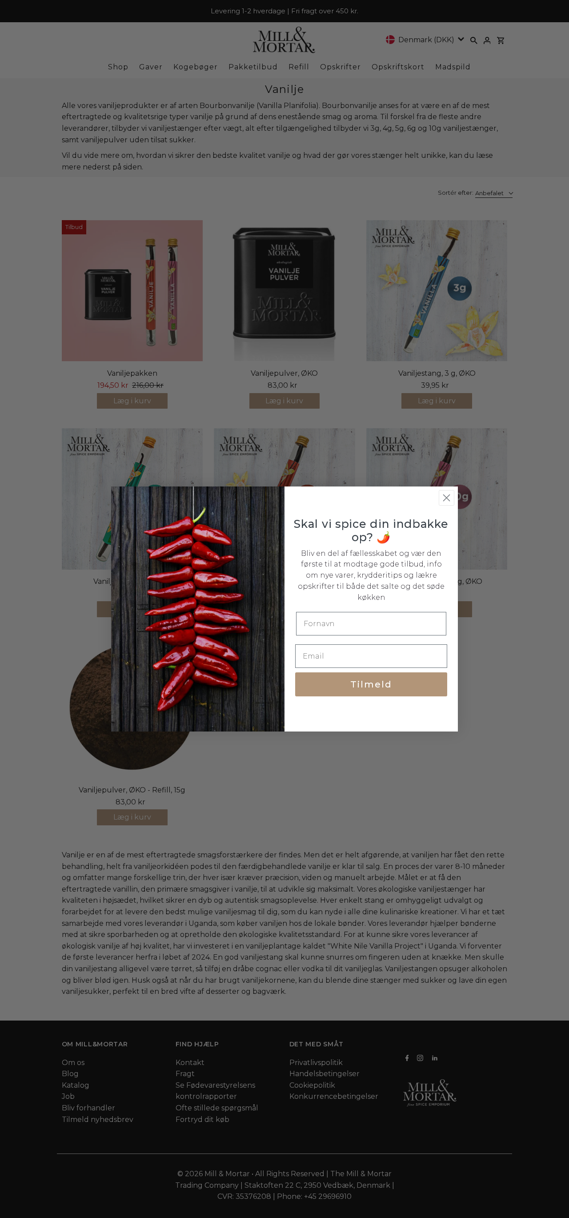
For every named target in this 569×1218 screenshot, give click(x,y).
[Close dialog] (446, 498)
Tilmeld (371, 684)
